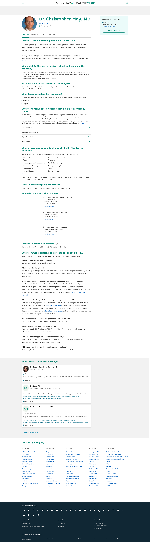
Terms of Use (26, 523)
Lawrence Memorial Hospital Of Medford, (64, 420)
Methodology (62, 523)
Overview (25, 34)
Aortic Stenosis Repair (56, 163)
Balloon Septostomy (55, 171)
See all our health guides (54, 311)
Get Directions (49, 206)
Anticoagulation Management (34, 163)
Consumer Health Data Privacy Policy (33, 526)
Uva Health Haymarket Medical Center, (68, 396)
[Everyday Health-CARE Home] (75, 3)
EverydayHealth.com (53, 305)
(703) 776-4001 (52, 329)
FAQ (54, 34)
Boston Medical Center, (31, 422)
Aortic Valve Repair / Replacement (30, 167)
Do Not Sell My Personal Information (100, 524)
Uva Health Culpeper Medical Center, (34, 398)
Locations (47, 34)
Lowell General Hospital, (46, 422)
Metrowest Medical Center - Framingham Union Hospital (71, 422)
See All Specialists (29, 432)
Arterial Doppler (29, 171)
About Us (61, 526)
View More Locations (109, 26)
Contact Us (97, 520)
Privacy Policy (26, 520)
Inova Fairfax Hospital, (30, 396)
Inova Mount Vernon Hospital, (47, 396)
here (82, 123)
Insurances (36, 34)
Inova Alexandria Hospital (54, 398)
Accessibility (62, 520)
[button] (127, 3)
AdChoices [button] (97, 528)
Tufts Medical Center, (30, 420)
